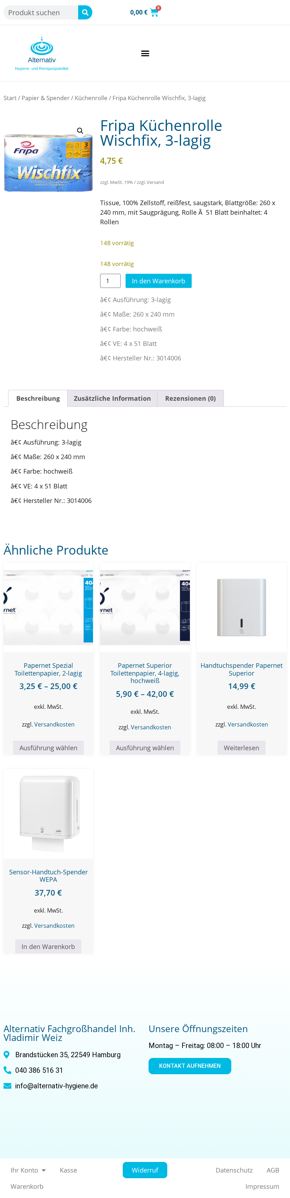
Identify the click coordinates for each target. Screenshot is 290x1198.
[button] (145, 53)
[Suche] (85, 12)
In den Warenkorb (158, 281)
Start (10, 98)
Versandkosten (54, 724)
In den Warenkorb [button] (48, 946)
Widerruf (145, 1170)
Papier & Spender (46, 98)
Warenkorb (27, 1186)
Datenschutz (234, 1170)
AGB (273, 1170)
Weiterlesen (241, 747)
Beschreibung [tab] (38, 398)
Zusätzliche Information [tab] (112, 398)
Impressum (262, 1186)
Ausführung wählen (48, 747)
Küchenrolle (91, 98)
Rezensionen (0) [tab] (190, 398)
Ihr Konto (24, 1170)
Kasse (68, 1170)
